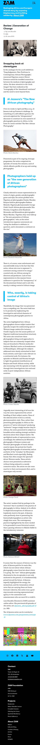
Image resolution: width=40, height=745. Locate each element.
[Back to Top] (37, 741)
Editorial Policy (12, 727)
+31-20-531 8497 (12, 677)
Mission (10, 724)
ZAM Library (11, 691)
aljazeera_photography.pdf (24, 606)
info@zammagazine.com (15, 679)
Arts (6, 34)
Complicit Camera (13, 709)
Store (9, 737)
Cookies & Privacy (13, 729)
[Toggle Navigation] (34, 3)
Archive (10, 732)
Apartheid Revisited (13, 714)
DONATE (10, 739)
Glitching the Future (13, 711)
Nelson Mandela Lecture (15, 706)
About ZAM (18, 15)
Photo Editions (12, 716)
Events (10, 734)
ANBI (9, 688)
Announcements (12, 693)
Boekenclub (11, 704)
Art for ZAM (11, 696)
